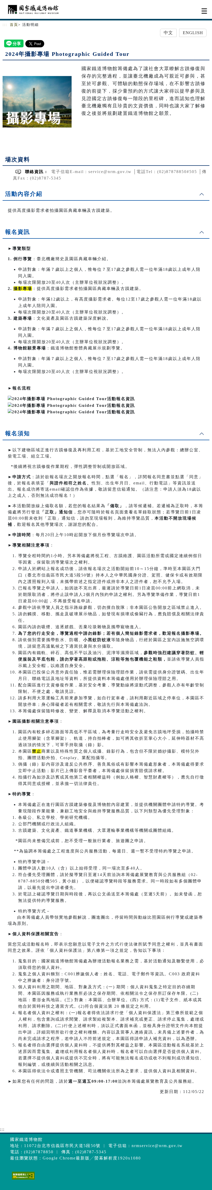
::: (5, 25)
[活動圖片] (37, 101)
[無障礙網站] (22, 1179)
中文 (168, 32)
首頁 (14, 25)
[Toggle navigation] (204, 11)
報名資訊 (17, 232)
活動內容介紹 (23, 194)
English (193, 32)
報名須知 (17, 433)
